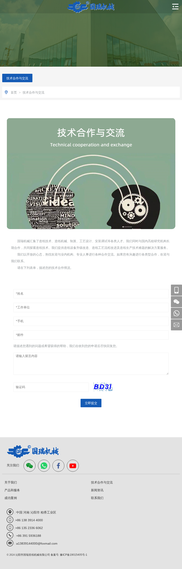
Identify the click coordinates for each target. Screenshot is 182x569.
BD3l (103, 386)
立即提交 (91, 403)
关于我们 (10, 482)
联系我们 (97, 498)
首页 (14, 92)
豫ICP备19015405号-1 (73, 554)
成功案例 (10, 498)
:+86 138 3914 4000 (28, 520)
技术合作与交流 (17, 78)
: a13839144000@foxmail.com (35, 543)
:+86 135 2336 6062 (28, 528)
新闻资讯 (97, 490)
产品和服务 (12, 490)
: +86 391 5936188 (27, 535)
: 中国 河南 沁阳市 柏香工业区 (35, 512)
